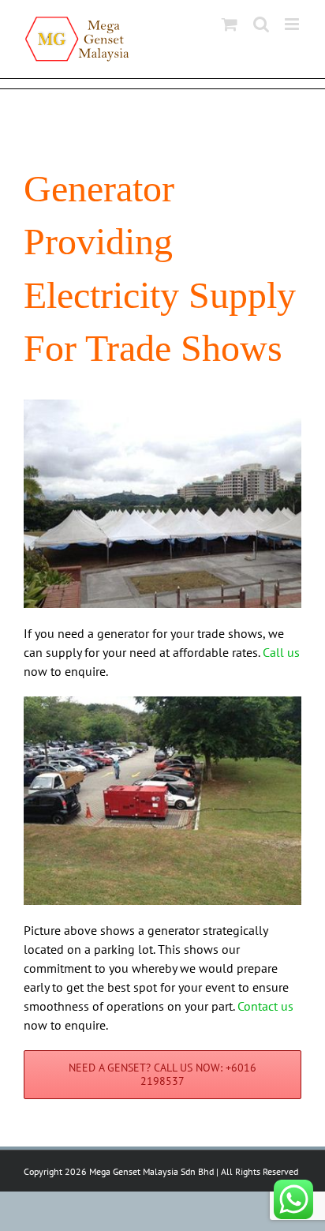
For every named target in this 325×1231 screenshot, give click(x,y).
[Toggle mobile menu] (293, 24)
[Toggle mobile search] (261, 24)
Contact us (265, 1006)
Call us (281, 652)
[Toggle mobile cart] (229, 24)
